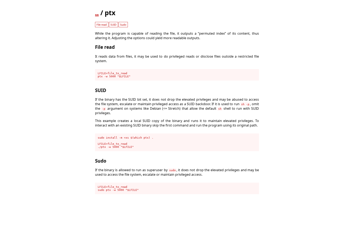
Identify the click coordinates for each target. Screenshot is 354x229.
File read (101, 24)
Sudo (123, 24)
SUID (113, 24)
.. (97, 12)
